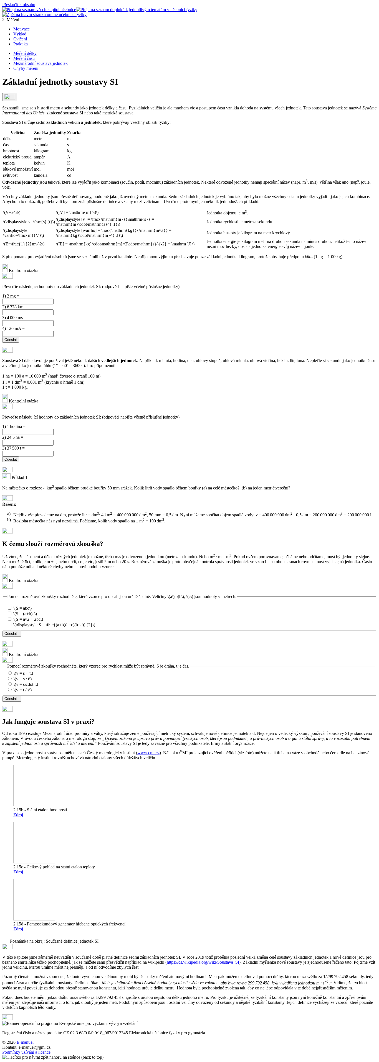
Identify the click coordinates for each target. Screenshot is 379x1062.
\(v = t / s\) (22, 690)
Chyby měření (25, 68)
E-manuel (25, 1042)
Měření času (24, 58)
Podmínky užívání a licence (26, 1052)
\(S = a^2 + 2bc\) (27, 619)
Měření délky (25, 53)
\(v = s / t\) (22, 678)
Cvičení (20, 39)
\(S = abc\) (22, 608)
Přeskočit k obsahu (18, 4)
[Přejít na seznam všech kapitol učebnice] (39, 9)
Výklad (19, 34)
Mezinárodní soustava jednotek (40, 63)
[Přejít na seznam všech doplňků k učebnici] (136, 9)
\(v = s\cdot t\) (25, 684)
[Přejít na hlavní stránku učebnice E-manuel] (44, 14)
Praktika (20, 44)
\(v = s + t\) (22, 673)
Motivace (21, 29)
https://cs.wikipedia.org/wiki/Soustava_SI (203, 962)
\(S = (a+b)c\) (24, 613)
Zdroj (18, 814)
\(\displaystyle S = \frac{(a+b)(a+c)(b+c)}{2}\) (53, 624)
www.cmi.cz (148, 752)
